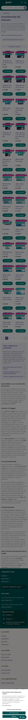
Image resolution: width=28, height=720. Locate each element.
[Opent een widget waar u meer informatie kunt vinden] (22, 717)
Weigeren (14, 716)
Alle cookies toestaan (14, 712)
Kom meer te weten (6, 705)
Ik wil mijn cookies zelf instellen (14, 709)
